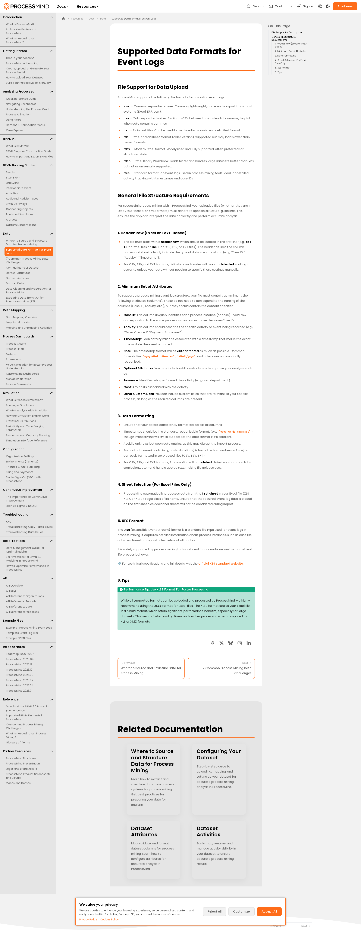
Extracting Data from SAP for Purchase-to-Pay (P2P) (25, 299)
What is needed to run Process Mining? (26, 735)
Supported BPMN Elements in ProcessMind (24, 717)
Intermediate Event (18, 188)
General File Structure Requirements (284, 38)
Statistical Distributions (21, 421)
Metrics (11, 354)
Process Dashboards (19, 336)
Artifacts (11, 219)
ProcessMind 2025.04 (19, 685)
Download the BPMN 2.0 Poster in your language (27, 708)
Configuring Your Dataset (22, 268)
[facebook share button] (212, 643)
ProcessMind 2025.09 (19, 675)
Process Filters (15, 349)
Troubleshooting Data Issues (24, 532)
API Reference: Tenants (21, 601)
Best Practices (14, 541)
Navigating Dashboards (21, 104)
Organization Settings (20, 456)
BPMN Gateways (16, 204)
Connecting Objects (19, 209)
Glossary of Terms (18, 742)
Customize (241, 911)
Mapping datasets (18, 322)
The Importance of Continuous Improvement (26, 498)
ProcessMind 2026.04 (20, 659)
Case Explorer (15, 130)
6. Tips (278, 72)
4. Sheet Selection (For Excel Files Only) (290, 62)
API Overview (14, 585)
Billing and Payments (19, 472)
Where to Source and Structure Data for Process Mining (26, 242)
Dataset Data (15, 283)
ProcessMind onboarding (22, 63)
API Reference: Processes (22, 612)
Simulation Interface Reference (26, 440)
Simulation (11, 393)
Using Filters (13, 120)
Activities (12, 193)
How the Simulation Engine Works (27, 416)
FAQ (8, 521)
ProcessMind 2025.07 (19, 680)
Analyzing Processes (18, 91)
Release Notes (14, 647)
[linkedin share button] (248, 643)
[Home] (63, 18)
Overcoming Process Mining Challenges (24, 726)
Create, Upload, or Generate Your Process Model (28, 70)
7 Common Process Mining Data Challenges (27, 260)
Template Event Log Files (22, 633)
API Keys (11, 591)
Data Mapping (14, 310)
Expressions (13, 359)
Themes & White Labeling (23, 467)
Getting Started (15, 51)
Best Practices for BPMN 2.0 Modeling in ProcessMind (23, 559)
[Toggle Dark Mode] (327, 6)
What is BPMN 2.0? (18, 146)
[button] (239, 643)
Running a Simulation (20, 405)
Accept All (269, 911)
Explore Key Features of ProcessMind (21, 31)
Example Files (13, 620)
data (103, 18)
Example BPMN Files (18, 638)
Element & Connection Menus (26, 125)
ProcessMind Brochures (21, 758)
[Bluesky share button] (230, 643)
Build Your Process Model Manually (28, 83)
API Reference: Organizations (25, 596)
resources (77, 18)
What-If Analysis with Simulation (27, 410)
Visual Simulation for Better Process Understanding (29, 366)
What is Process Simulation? (24, 400)
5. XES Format (282, 67)
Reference (10, 699)
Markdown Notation (18, 379)
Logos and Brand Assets (21, 769)
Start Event (13, 177)
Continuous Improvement (22, 490)
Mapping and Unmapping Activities (29, 328)
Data (7, 233)
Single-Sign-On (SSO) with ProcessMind (23, 479)
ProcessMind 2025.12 (19, 664)
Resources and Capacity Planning (28, 435)
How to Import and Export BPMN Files (29, 156)
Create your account (20, 58)
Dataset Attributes (18, 273)
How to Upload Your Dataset (24, 77)
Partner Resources (17, 751)
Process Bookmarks (18, 384)
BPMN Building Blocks (19, 165)
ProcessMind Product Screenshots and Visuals (28, 776)
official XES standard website (220, 563)
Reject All (214, 911)
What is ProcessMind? (20, 24)
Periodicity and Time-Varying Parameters (25, 428)
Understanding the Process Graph (28, 109)
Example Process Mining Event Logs (29, 628)
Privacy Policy (88, 919)
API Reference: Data (19, 606)
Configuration (13, 449)
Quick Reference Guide (21, 99)
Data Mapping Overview (21, 317)
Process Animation (18, 114)
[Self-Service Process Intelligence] (26, 6)
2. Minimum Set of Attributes (290, 51)
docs (92, 18)
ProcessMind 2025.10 (19, 670)
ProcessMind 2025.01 (19, 691)
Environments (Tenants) (22, 461)
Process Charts (16, 344)
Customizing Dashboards (22, 374)
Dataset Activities (17, 278)
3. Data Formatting (285, 55)
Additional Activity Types (22, 198)
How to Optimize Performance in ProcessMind (27, 568)
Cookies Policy (109, 919)
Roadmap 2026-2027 (20, 654)
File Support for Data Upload (287, 32)
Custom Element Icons (21, 225)
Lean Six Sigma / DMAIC (21, 506)
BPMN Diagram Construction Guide (29, 151)
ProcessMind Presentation (23, 763)
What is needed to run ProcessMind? (20, 40)
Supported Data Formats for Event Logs (28, 251)
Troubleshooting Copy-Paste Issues (29, 527)
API (5, 578)
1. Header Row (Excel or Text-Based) (291, 45)
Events (10, 172)
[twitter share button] (221, 643)
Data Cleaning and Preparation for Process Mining (28, 290)
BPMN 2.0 (10, 139)
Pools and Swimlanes (19, 214)
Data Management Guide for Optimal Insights (25, 549)
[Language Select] (320, 6)
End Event (12, 183)
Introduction (12, 17)
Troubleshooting (15, 514)
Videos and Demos (18, 783)
